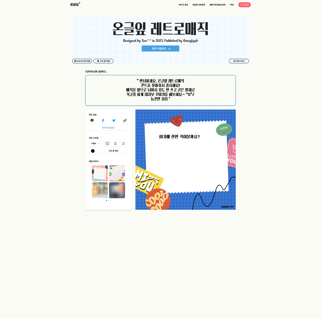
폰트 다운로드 (159, 48)
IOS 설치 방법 (105, 61)
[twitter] (114, 121)
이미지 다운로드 (108, 127)
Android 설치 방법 (83, 61)
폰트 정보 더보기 (239, 61)
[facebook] (103, 121)
